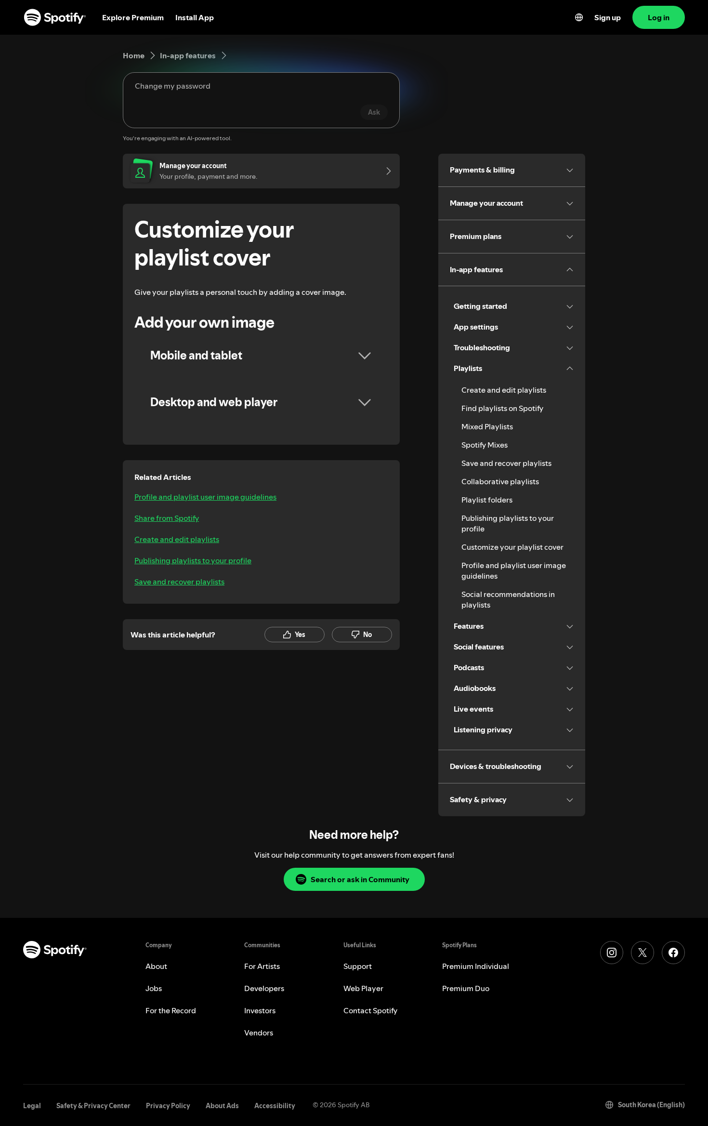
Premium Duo (465, 988)
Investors (259, 1010)
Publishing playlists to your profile (192, 560)
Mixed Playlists (487, 426)
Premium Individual (475, 966)
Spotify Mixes (484, 444)
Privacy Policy (168, 1106)
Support (357, 966)
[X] (642, 952)
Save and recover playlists (179, 581)
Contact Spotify (370, 1010)
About (156, 966)
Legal (32, 1106)
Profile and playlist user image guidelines (205, 496)
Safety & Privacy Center (93, 1106)
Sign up (607, 17)
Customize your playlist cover (512, 547)
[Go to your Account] (385, 171)
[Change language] (579, 17)
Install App (194, 17)
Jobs (153, 988)
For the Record (170, 1010)
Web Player (363, 988)
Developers (264, 988)
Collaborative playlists (500, 481)
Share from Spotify (166, 518)
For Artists (262, 966)
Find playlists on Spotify (502, 408)
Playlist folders (486, 499)
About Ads (222, 1106)
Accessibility (274, 1106)
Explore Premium (133, 17)
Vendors (258, 1032)
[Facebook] (673, 952)
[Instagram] (611, 952)
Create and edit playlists (176, 539)
